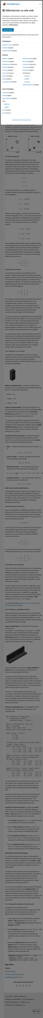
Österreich (26, 64)
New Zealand (6, 98)
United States (6, 51)
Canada (4, 48)
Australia (5, 92)
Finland (4, 70)
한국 (3, 113)
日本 (3, 110)
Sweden (25, 70)
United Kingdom (28, 85)
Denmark (5, 61)
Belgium (5, 58)
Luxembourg (6, 82)
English (26, 79)
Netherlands (27, 58)
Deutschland (6, 64)
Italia (4, 79)
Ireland (4, 76)
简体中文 (7, 104)
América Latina (7, 45)
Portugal (25, 67)
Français (27, 82)
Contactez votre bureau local (21, 120)
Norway (25, 61)
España (4, 67)
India (4, 95)
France (4, 73)
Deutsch (27, 76)
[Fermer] (40, 4)
